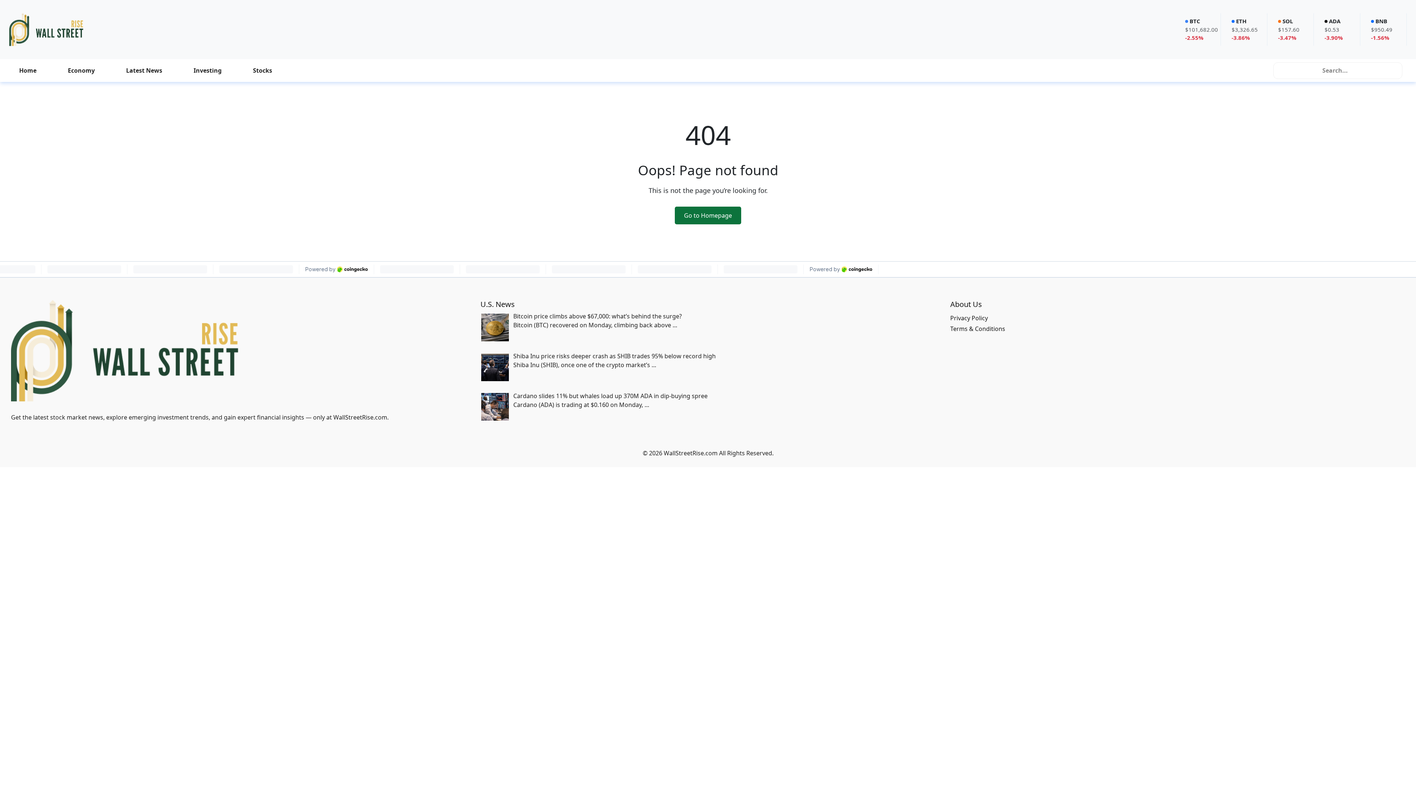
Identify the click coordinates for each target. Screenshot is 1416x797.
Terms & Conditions (977, 329)
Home (28, 70)
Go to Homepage (708, 215)
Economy (81, 70)
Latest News (144, 70)
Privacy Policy (969, 318)
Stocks (262, 70)
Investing (208, 70)
